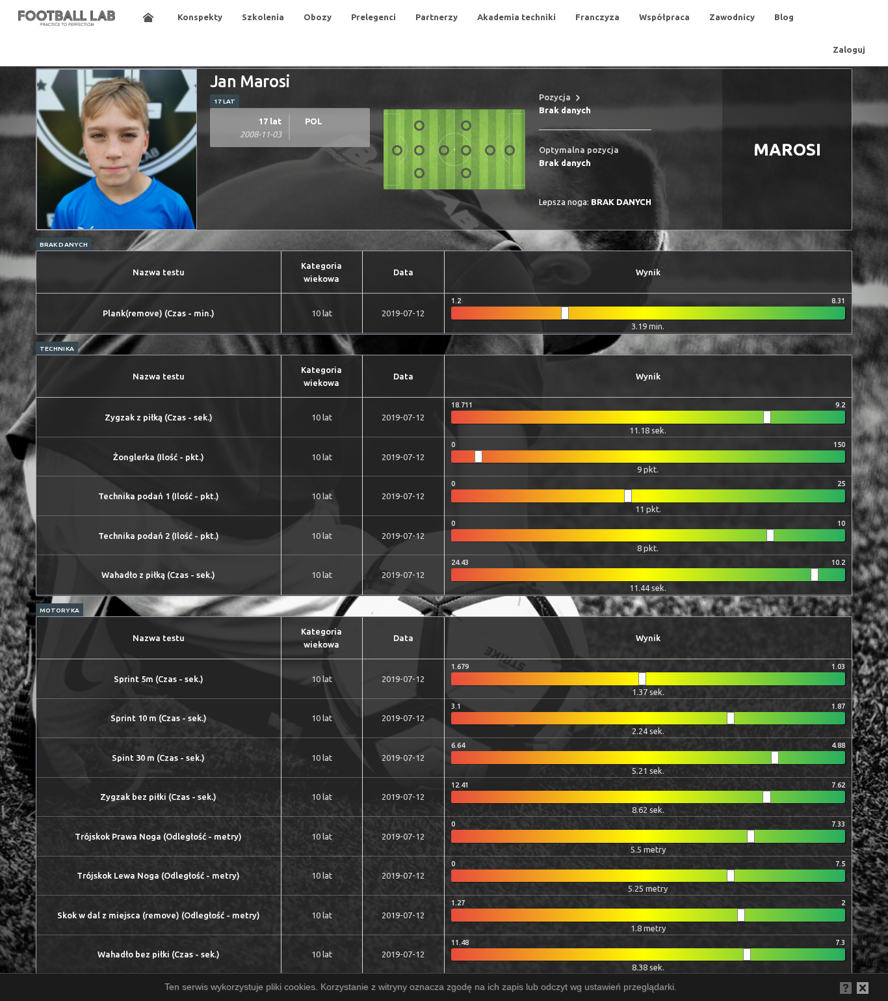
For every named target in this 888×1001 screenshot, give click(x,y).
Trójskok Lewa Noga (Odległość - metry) (158, 875)
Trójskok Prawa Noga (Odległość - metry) (158, 836)
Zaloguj (849, 49)
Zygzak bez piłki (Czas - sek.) (158, 796)
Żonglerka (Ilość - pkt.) (158, 456)
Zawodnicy (732, 16)
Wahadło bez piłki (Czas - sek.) (159, 954)
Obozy (318, 16)
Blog (784, 16)
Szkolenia (263, 16)
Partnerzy (436, 16)
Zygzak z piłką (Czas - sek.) (159, 417)
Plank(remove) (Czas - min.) (159, 313)
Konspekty (199, 16)
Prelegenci (373, 16)
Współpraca (664, 16)
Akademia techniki (516, 16)
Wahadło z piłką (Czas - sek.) (158, 574)
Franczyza (597, 16)
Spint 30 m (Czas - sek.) (158, 757)
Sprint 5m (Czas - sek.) (158, 678)
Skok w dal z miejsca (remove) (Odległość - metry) (158, 915)
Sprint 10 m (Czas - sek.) (159, 717)
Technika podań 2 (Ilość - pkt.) (158, 535)
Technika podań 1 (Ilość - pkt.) (158, 495)
